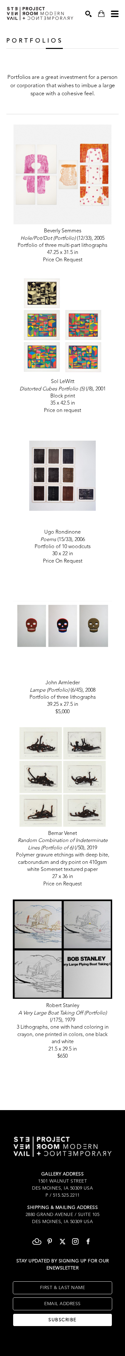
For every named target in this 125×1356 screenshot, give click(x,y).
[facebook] (88, 1241)
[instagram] (75, 1241)
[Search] (88, 14)
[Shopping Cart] (101, 13)
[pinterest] (49, 1241)
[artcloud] (37, 1241)
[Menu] (115, 14)
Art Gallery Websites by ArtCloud (81, 1341)
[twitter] (62, 1241)
